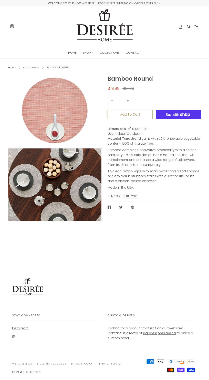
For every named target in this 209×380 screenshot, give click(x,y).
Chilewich (31, 67)
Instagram (20, 328)
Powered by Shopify (26, 372)
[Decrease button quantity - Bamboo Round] (112, 101)
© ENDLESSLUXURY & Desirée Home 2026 (39, 363)
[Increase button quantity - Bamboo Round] (127, 101)
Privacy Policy (82, 363)
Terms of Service (110, 363)
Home (12, 67)
